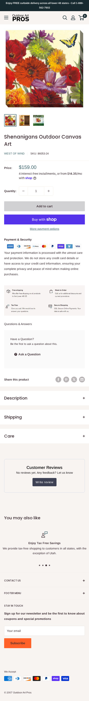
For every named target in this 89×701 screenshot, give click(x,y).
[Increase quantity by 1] (48, 191)
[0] (81, 17)
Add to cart (44, 206)
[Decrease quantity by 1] (23, 191)
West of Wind (14, 153)
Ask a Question (29, 354)
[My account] (73, 17)
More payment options (44, 228)
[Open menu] (6, 17)
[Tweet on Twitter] (74, 379)
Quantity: (10, 191)
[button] (81, 17)
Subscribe (17, 643)
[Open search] (65, 17)
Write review (44, 482)
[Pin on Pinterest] (66, 379)
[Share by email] (82, 379)
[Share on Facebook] (58, 379)
